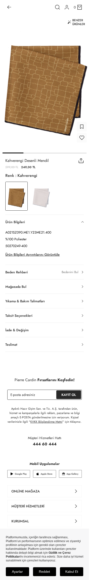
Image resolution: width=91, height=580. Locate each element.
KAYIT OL (68, 391)
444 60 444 (45, 441)
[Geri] (9, 7)
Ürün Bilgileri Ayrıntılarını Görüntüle (32, 251)
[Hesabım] (67, 7)
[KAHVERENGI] (41, 193)
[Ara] (57, 7)
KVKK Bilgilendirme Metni (46, 419)
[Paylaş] (81, 157)
